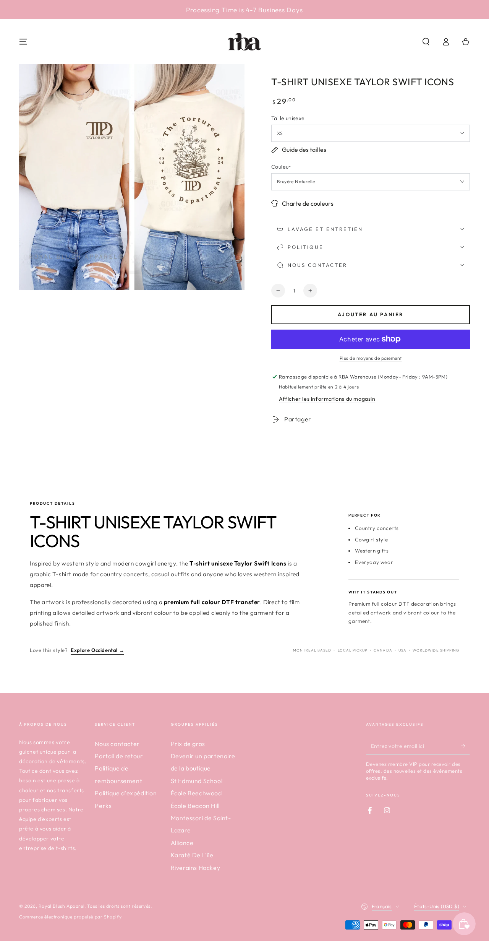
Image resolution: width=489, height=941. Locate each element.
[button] (426, 41)
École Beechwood (196, 793)
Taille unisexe (288, 118)
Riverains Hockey (195, 867)
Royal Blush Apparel (61, 906)
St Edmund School (197, 781)
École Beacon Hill (195, 805)
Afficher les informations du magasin (327, 398)
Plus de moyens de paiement (371, 358)
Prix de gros (188, 744)
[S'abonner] (465, 746)
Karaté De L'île (192, 855)
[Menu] (23, 41)
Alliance (182, 843)
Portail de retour (119, 756)
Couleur (281, 166)
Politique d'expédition (126, 793)
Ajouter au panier (370, 314)
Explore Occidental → (97, 650)
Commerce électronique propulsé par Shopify (70, 917)
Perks (103, 805)
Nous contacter (117, 744)
